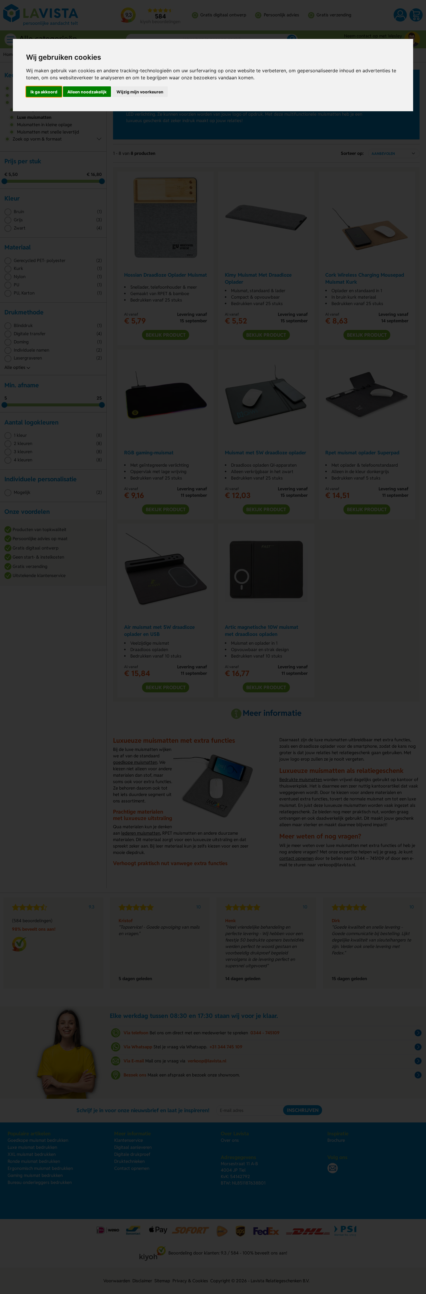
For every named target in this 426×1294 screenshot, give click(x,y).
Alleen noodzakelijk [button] (87, 91)
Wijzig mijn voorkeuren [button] (140, 91)
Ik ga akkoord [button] (43, 91)
